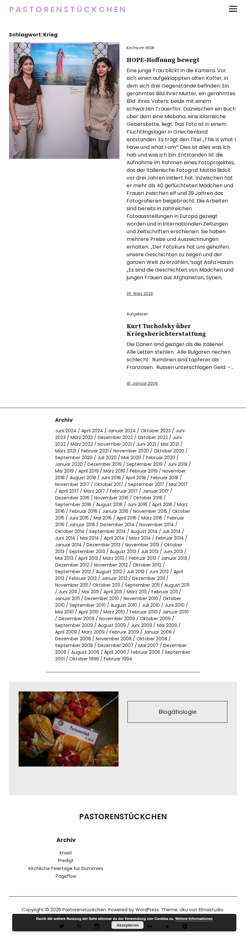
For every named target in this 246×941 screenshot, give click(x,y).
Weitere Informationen (194, 918)
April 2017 (69, 491)
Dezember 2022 (115, 437)
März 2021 (65, 451)
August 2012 (109, 571)
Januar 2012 (114, 578)
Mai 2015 (103, 518)
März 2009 (93, 632)
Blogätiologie (177, 712)
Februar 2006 (145, 652)
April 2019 (88, 471)
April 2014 (114, 538)
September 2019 (145, 464)
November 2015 (150, 511)
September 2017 (146, 484)
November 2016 (111, 498)
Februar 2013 (142, 558)
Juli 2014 (171, 531)
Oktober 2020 (169, 451)
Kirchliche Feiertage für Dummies (66, 868)
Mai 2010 (64, 612)
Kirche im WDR (140, 47)
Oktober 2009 (155, 618)
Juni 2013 (173, 551)
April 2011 (112, 592)
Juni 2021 (146, 444)
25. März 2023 (140, 293)
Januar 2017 (156, 491)
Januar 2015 (82, 524)
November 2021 (115, 444)
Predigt (66, 860)
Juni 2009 (141, 625)
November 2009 (117, 618)
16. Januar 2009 (142, 383)
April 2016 (162, 504)
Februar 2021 (95, 451)
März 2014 (140, 538)
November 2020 (131, 451)
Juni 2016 (137, 504)
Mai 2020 (131, 457)
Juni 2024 (66, 431)
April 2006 (115, 652)
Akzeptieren (128, 925)
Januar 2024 (122, 431)
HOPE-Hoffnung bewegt (163, 60)
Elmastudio (211, 909)
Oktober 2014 (70, 531)
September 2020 (74, 457)
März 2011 (137, 592)
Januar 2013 (174, 558)
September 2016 (73, 504)
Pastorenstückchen (68, 9)
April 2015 (126, 518)
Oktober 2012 (147, 565)
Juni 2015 (79, 518)
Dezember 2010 (102, 598)
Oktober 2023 (156, 431)
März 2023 (81, 437)
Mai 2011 (90, 592)
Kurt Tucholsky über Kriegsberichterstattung (166, 330)
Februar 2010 (144, 612)
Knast (66, 853)
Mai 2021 (170, 444)
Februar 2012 (83, 578)
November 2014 (156, 524)
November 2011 (71, 585)
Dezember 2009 (76, 618)
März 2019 (114, 471)
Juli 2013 (150, 551)
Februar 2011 (165, 592)
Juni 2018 (111, 477)
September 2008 (74, 645)
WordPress (147, 909)
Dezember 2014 (117, 524)
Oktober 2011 (106, 585)
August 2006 (85, 652)
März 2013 (113, 558)
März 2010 (114, 612)
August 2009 (112, 625)
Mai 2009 (167, 625)
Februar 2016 (83, 511)
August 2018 (83, 477)
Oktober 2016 (147, 498)
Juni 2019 (177, 464)
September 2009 (74, 625)
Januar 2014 (68, 545)
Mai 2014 (89, 538)
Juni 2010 (174, 605)
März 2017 (94, 491)
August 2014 (144, 531)
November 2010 (141, 598)
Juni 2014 (65, 538)
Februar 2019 (144, 471)
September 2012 (73, 571)
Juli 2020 (107, 457)
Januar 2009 (158, 632)
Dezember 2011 (148, 578)
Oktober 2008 (151, 639)
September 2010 (88, 605)
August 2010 (124, 605)
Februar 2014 (170, 538)
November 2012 (111, 565)
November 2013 (142, 545)
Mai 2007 (148, 645)
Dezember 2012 (72, 565)
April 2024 (92, 431)
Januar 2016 (115, 511)
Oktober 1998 (84, 659)
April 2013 (88, 558)
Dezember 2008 (73, 639)
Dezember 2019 (104, 464)
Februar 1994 (118, 659)
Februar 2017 (124, 491)
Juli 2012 (135, 571)
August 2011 (176, 585)
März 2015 (151, 518)
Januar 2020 (69, 464)
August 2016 (109, 504)
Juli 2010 (151, 605)
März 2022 (81, 444)
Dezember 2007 (116, 645)
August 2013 (123, 551)
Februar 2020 (160, 457)
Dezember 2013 (103, 545)
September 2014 (107, 531)
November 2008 (114, 639)
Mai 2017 (178, 484)
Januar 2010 (175, 612)
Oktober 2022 (153, 437)
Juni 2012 (159, 571)
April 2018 (136, 477)
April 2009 (66, 632)
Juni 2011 (68, 592)
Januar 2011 (67, 598)
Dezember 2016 (72, 498)
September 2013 (87, 551)
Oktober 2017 (108, 484)
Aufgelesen (137, 314)
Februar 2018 (164, 477)
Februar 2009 (124, 632)
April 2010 (88, 612)
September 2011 (142, 585)
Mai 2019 (64, 471)
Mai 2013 (64, 558)
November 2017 (72, 484)
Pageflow (66, 876)
